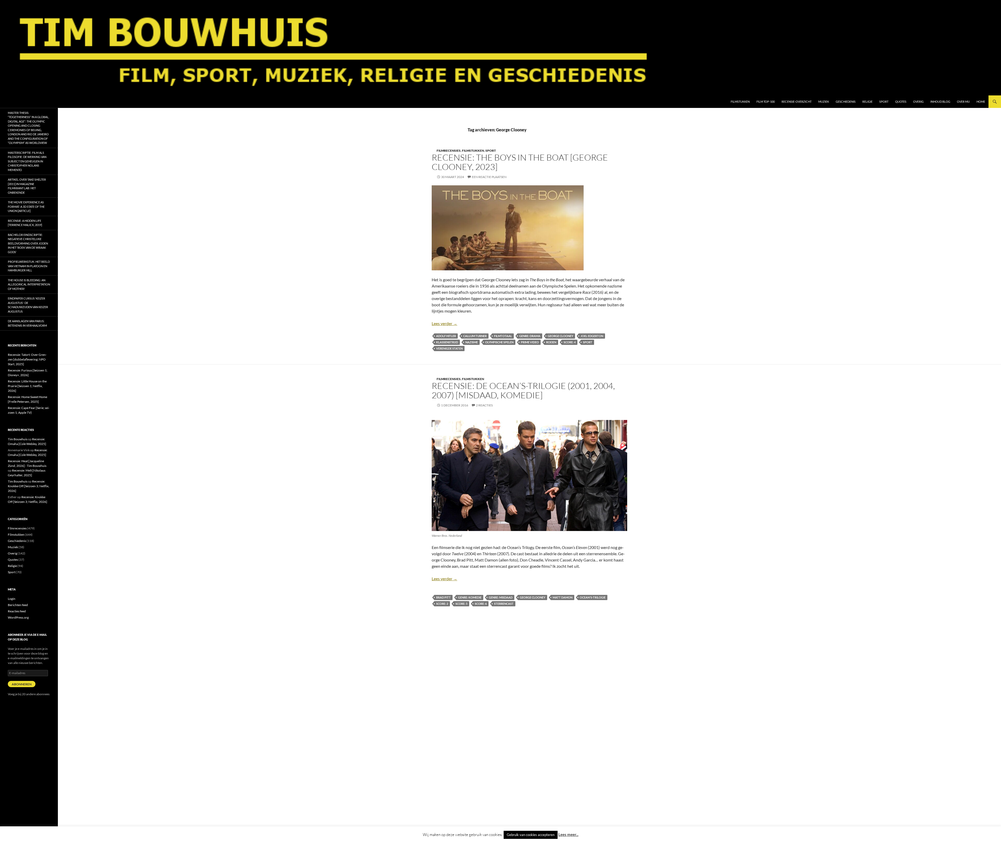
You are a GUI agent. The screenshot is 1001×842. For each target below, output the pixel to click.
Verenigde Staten (449, 348)
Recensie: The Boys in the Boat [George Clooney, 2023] (520, 162)
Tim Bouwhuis (17, 439)
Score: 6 (481, 603)
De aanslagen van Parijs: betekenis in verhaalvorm (27, 323)
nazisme (471, 342)
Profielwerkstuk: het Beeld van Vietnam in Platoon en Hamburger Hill (29, 266)
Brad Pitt (443, 597)
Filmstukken (740, 101)
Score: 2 (442, 603)
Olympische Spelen (499, 342)
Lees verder (444, 323)
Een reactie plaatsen (489, 177)
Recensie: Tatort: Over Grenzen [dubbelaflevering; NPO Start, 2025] (27, 359)
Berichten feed (18, 605)
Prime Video (530, 342)
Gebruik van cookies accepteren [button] (530, 835)
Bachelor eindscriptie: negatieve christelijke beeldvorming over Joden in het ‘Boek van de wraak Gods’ (28, 243)
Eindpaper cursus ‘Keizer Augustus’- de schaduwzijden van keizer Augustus (28, 305)
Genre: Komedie (469, 597)
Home (980, 101)
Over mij (963, 101)
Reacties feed (17, 611)
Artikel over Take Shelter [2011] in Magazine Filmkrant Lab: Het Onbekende (27, 186)
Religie (867, 101)
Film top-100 (765, 101)
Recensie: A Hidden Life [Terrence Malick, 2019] (25, 223)
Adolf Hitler (446, 336)
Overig (918, 101)
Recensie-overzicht (796, 101)
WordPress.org (18, 617)
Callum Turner (475, 336)
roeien (551, 342)
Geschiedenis (846, 101)
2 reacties (484, 405)
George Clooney (560, 336)
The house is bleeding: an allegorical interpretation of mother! (29, 284)
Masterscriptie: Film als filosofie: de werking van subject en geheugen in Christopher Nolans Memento (27, 161)
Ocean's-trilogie (593, 597)
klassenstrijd (447, 342)
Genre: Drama (529, 336)
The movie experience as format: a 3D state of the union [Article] (26, 206)
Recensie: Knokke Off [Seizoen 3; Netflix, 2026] (28, 486)
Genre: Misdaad (500, 597)
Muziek (823, 101)
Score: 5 (461, 603)
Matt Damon (562, 597)
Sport (883, 101)
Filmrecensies (449, 150)
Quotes (900, 101)
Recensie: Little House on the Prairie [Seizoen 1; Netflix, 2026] (27, 386)
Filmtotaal (503, 336)
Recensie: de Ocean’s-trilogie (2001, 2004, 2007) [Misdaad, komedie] (523, 390)
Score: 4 (570, 342)
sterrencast (504, 603)
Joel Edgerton (592, 336)
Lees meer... (568, 834)
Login (11, 599)
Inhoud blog (940, 101)
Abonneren (22, 684)
